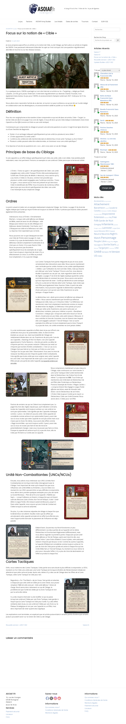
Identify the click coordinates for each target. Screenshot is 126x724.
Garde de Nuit (106, 220)
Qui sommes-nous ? (52, 707)
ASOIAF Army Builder (43, 21)
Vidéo (99, 256)
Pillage (108, 241)
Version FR (106, 252)
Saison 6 (86, 625)
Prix (112, 241)
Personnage (108, 237)
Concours (104, 211)
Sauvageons (98, 245)
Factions (29, 21)
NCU (108, 231)
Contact (95, 21)
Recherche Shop (100, 37)
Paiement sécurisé (12, 711)
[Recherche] (118, 40)
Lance (100, 228)
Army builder (107, 201)
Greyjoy (97, 224)
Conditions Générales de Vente (56, 710)
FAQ (110, 217)
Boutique (103, 150)
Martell (96, 231)
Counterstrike (98, 214)
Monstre (102, 231)
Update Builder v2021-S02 (103, 62)
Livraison (9, 714)
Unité (97, 252)
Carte (106, 208)
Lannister (107, 227)
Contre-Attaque (112, 211)
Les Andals (58, 21)
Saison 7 (97, 52)
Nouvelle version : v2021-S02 (16, 625)
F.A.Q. (8, 717)
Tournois (85, 21)
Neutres (105, 233)
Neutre (97, 234)
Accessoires (99, 201)
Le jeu (20, 21)
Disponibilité (108, 213)
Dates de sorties (72, 21)
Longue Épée (116, 228)
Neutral (112, 231)
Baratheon (99, 207)
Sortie (107, 244)
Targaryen (103, 247)
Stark (113, 244)
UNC (117, 247)
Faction (106, 217)
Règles (115, 241)
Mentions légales (51, 713)
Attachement (101, 204)
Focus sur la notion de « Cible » (105, 57)
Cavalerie (113, 207)
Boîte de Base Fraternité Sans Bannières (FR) (106, 98)
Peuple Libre (100, 241)
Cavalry (97, 210)
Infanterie (107, 224)
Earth (102, 120)
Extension (99, 217)
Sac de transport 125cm (109, 175)
